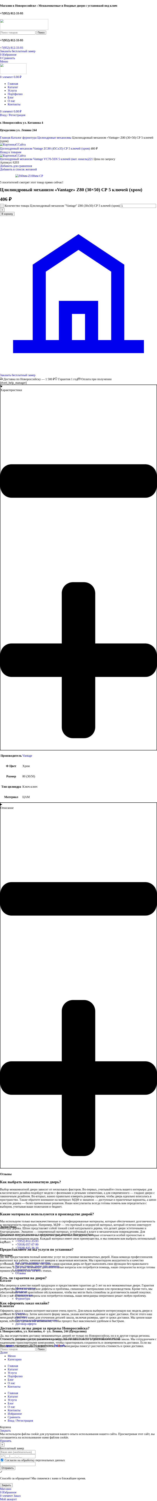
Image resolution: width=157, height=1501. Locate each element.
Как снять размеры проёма (32, 1262)
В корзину (7, 213)
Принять (5, 1440)
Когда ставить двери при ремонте (37, 1266)
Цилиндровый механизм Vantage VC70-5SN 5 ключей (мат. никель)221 (47, 159)
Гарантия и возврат (28, 1269)
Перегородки (24, 1295)
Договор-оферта (25, 1323)
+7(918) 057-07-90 (26, 1244)
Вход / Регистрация (20, 1420)
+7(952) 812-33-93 (11, 47)
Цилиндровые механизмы (54, 137)
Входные (21, 1291)
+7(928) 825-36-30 (26, 1248)
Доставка (21, 1317)
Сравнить (14, 1417)
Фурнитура (22, 1298)
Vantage (27, 755)
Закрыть (5, 1430)
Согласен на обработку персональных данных (34, 1460)
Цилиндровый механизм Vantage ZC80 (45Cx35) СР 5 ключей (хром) (45, 148)
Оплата (20, 1313)
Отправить (8, 1468)
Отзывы (20, 1273)
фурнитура (29, 137)
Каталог (16, 137)
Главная (5, 137)
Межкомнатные (25, 1288)
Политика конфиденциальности (36, 1320)
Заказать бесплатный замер (17, 51)
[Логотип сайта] (24, 28)
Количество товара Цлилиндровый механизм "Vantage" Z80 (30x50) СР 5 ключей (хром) (62, 205)
